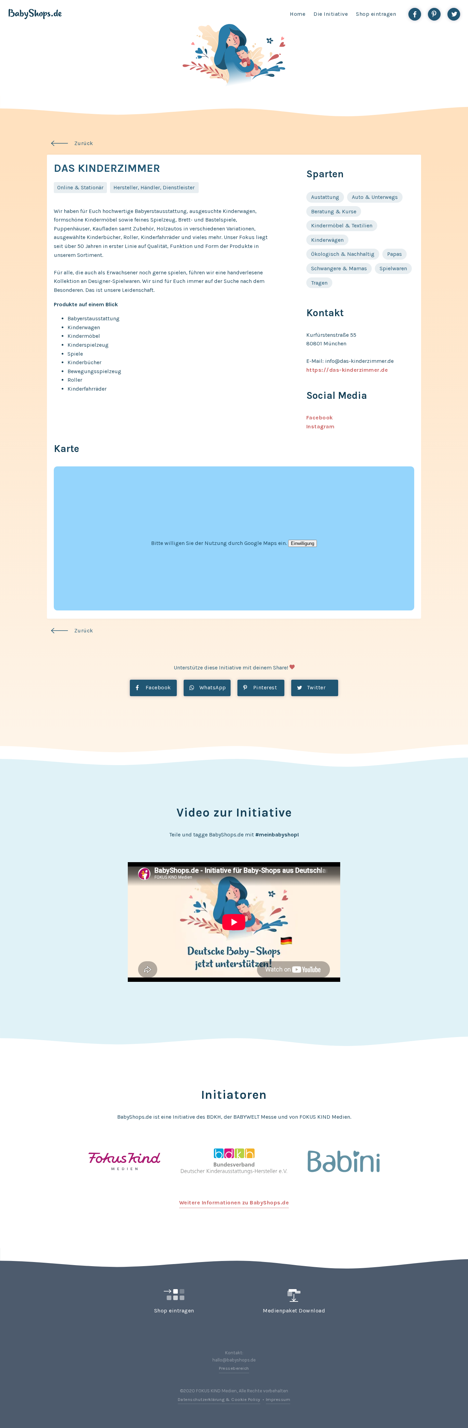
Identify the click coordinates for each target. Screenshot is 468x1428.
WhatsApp (212, 687)
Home (297, 14)
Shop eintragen (376, 14)
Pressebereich (234, 1368)
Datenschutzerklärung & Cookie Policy (219, 1399)
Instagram (320, 426)
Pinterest (264, 687)
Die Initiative (330, 14)
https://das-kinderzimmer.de (347, 370)
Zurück (83, 143)
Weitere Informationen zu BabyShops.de (234, 1202)
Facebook (319, 417)
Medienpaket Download (294, 1310)
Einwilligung (302, 543)
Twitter (315, 687)
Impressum (278, 1399)
